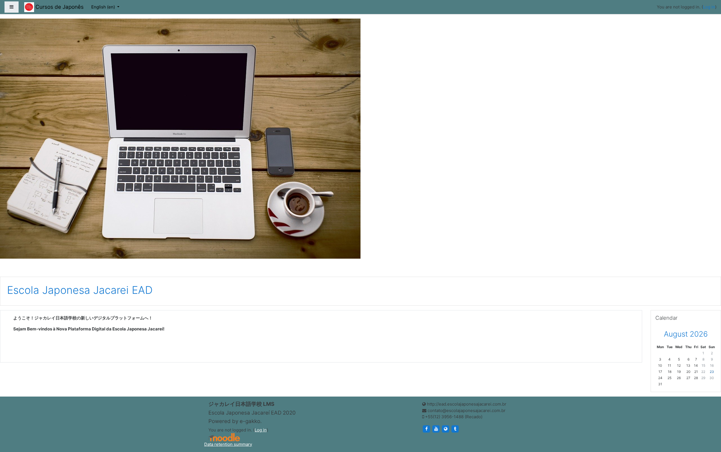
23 (712, 372)
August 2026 (686, 334)
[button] (708, 424)
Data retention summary (228, 444)
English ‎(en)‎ (103, 7)
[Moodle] (224, 437)
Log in (709, 7)
